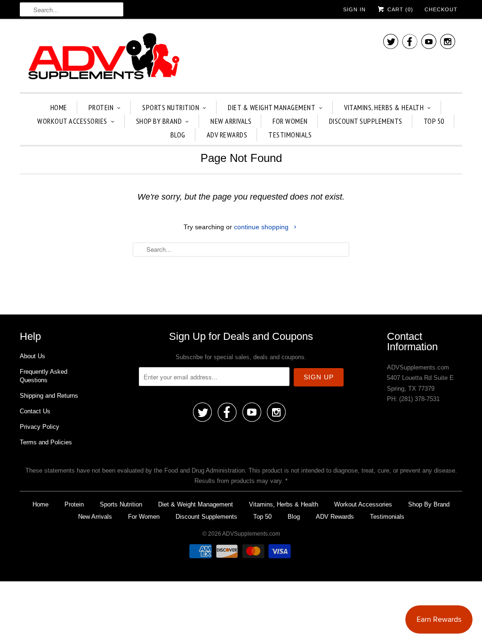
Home (58, 107)
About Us (32, 356)
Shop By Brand (159, 121)
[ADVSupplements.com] (102, 58)
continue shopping (262, 227)
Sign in (354, 9)
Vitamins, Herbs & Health (384, 107)
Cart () (399, 9)
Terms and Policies (46, 442)
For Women (290, 121)
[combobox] (71, 9)
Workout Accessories (72, 121)
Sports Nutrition (170, 107)
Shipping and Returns (49, 395)
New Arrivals (230, 121)
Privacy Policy (39, 426)
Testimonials (290, 134)
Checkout (441, 9)
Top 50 (434, 121)
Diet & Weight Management (271, 107)
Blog (177, 134)
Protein (101, 107)
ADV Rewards (227, 134)
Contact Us (35, 411)
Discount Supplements (365, 121)
